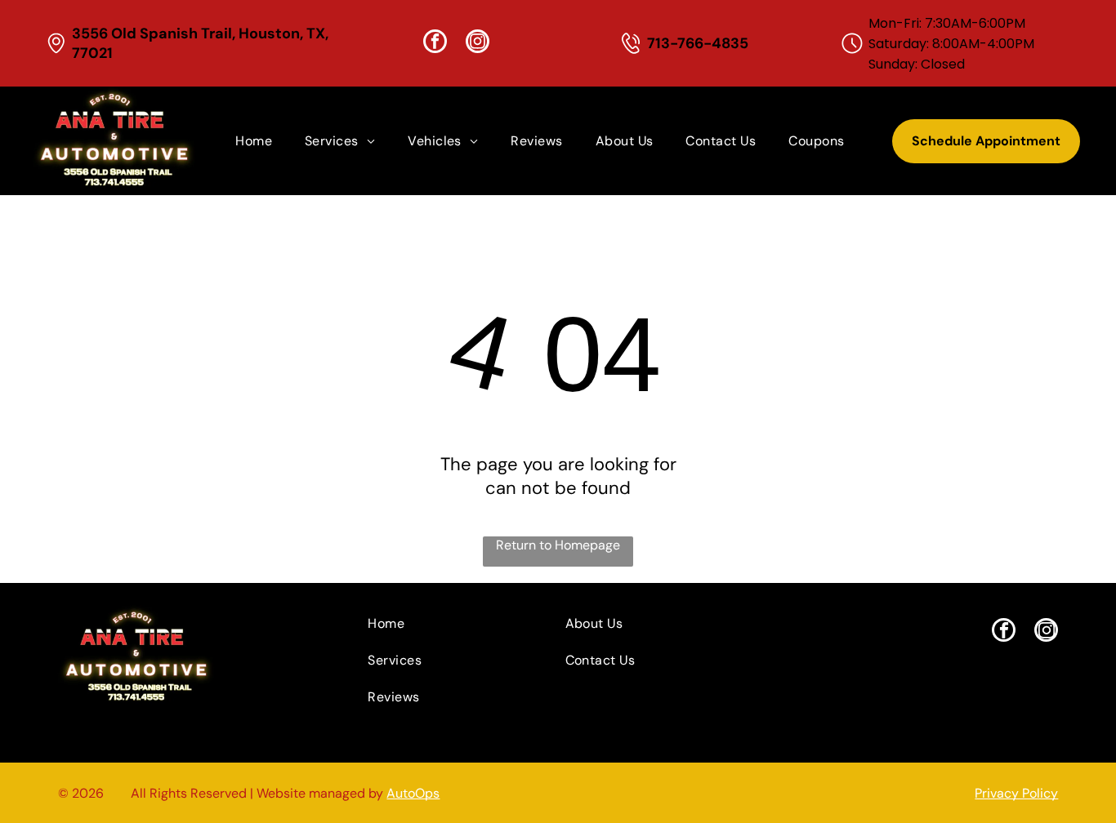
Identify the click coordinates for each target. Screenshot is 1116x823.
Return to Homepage (558, 545)
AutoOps (413, 793)
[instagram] (477, 43)
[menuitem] (253, 140)
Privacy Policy (1016, 793)
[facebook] (435, 43)
